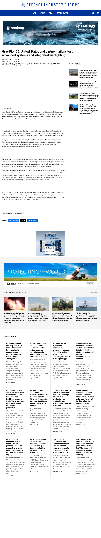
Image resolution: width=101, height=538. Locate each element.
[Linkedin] (97, 13)
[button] (93, 13)
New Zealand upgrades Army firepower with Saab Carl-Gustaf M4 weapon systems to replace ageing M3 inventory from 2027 (61, 445)
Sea (51, 13)
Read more (93, 292)
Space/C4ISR (63, 13)
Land (42, 13)
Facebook (15, 220)
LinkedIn (33, 220)
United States (18, 213)
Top (3, 61)
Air (34, 13)
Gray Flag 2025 (7, 213)
